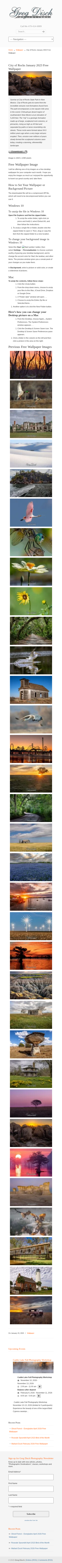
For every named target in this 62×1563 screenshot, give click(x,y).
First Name (12, 1483)
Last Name (12, 1495)
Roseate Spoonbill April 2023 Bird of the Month (30, 1438)
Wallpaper (19, 50)
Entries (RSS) (31, 1560)
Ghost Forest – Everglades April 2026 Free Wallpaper (27, 1430)
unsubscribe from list (31, 1520)
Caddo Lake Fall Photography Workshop (32, 1360)
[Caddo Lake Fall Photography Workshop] (33, 1373)
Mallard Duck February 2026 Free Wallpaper (29, 1444)
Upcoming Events (16, 1349)
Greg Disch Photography (31, 12)
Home (10, 50)
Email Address (14, 1472)
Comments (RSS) (45, 1560)
